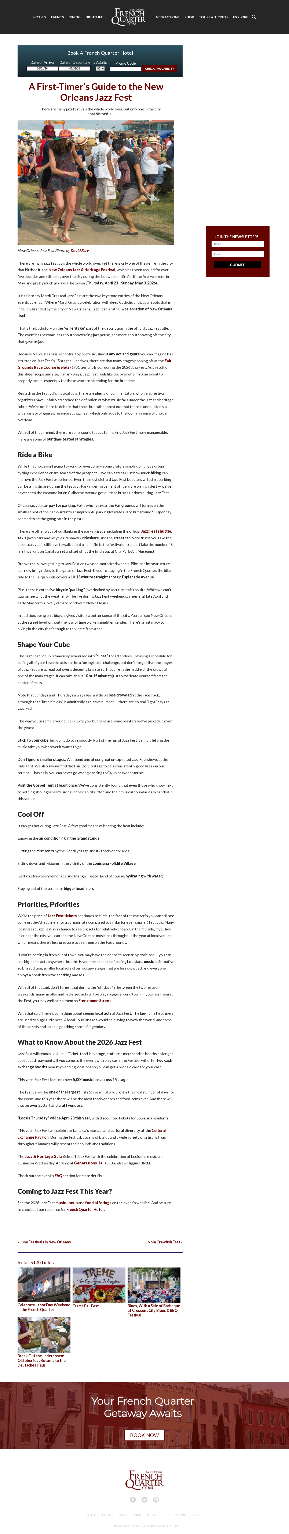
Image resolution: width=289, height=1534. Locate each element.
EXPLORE (240, 17)
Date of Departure (74, 62)
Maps (122, 1515)
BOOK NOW (144, 1435)
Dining (137, 1515)
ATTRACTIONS (168, 17)
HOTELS (39, 17)
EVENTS (57, 17)
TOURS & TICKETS (213, 17)
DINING (75, 17)
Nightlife (155, 1515)
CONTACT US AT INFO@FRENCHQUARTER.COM (144, 1526)
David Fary (79, 250)
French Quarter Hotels (85, 1209)
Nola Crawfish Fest (164, 1242)
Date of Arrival (42, 62)
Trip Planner (178, 1515)
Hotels (91, 1515)
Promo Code (125, 63)
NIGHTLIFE (94, 17)
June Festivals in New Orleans (45, 1242)
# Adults (100, 62)
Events (108, 1515)
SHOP (189, 17)
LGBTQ (198, 1515)
